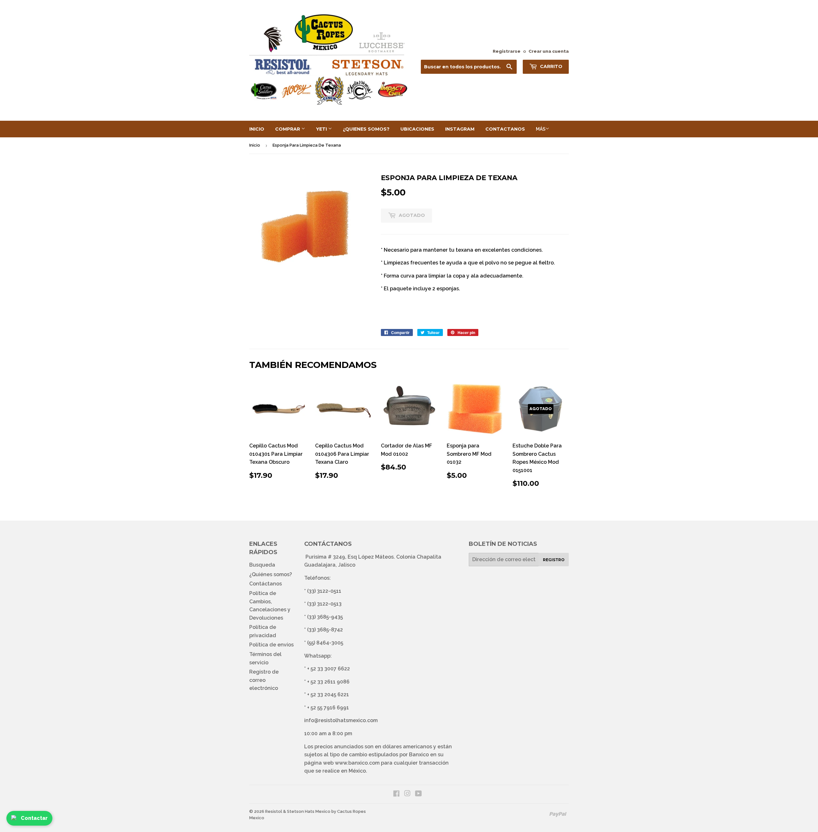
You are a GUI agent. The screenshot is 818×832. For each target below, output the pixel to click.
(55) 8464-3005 (325, 643)
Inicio (256, 129)
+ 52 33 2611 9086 (328, 682)
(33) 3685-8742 (325, 630)
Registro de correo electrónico (264, 680)
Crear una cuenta (549, 51)
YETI (322, 129)
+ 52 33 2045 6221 (328, 694)
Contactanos (505, 129)
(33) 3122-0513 (324, 604)
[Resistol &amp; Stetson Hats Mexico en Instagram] (407, 794)
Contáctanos (265, 584)
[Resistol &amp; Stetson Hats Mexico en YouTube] (418, 794)
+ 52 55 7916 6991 (328, 708)
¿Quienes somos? (366, 129)
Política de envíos (271, 645)
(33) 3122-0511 (324, 591)
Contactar (34, 818)
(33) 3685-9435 (325, 617)
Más (540, 129)
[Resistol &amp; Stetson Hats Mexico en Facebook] (396, 794)
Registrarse (507, 51)
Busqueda (262, 565)
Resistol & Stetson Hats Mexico (297, 811)
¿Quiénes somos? (270, 574)
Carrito (550, 66)
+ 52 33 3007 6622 (328, 669)
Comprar (288, 129)
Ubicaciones (417, 129)
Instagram (460, 129)
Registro (554, 559)
